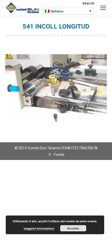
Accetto (73, 228)
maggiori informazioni (39, 228)
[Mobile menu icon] (103, 7)
